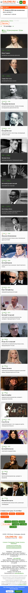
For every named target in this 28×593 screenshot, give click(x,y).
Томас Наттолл (7, 78)
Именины (11, 513)
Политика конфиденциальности (13, 548)
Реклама (17, 542)
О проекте (5, 542)
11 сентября (15, 524)
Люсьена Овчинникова (9, 236)
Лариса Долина (7, 368)
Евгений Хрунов (7, 263)
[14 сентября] (17, 526)
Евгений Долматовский (9, 183)
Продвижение (11, 542)
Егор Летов (5, 422)
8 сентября (15, 521)
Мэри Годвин (6, 53)
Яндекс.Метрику (14, 588)
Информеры (14, 543)
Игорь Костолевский (8, 341)
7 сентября (8, 521)
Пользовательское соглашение (13, 546)
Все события (4, 516)
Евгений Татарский (8, 315)
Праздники (4, 513)
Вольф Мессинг (7, 131)
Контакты (22, 542)
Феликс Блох (6, 158)
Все (4, 30)
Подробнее (10, 591)
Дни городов (20, 513)
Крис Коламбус (6, 395)
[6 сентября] (3, 521)
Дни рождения (13, 30)
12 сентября (23, 524)
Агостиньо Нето (7, 209)
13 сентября (13, 526)
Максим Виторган (7, 500)
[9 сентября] (1, 26)
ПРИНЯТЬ (18, 591)
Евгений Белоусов (7, 449)
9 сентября (22, 521)
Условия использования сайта (13, 545)
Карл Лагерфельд (7, 290)
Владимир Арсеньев (8, 104)
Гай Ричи (4, 474)
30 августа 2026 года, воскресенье (15, 10)
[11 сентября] (13, 26)
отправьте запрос (22, 584)
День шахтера (7, 12)
